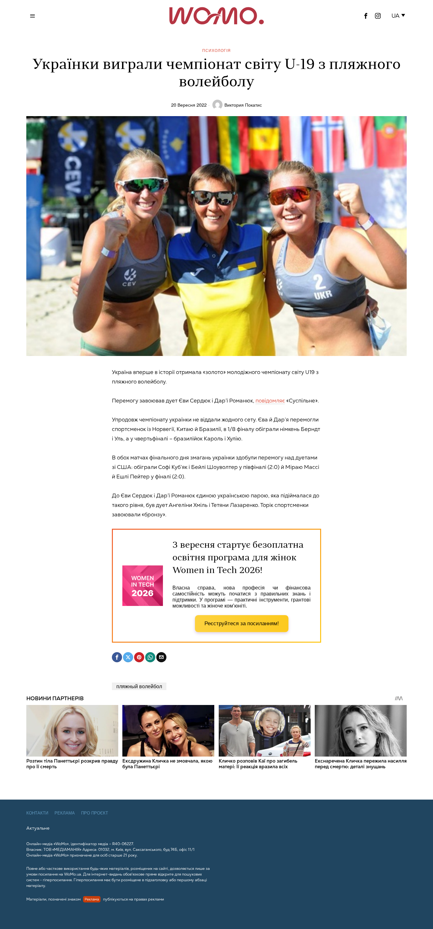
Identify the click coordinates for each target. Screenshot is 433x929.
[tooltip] (366, 16)
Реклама (65, 813)
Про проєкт (94, 813)
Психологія (216, 50)
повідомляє (270, 400)
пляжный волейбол (139, 686)
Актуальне (37, 828)
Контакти (37, 813)
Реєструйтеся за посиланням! (241, 623)
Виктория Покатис (243, 104)
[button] (399, 16)
